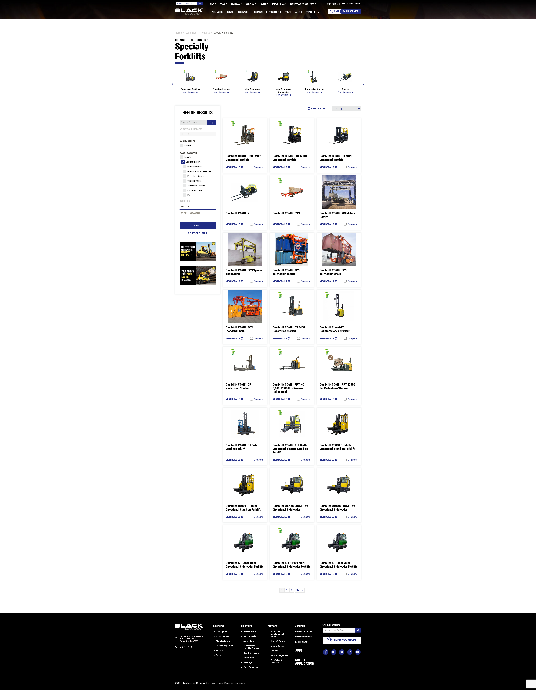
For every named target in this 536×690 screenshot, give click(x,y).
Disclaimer (229, 683)
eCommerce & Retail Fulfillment (251, 647)
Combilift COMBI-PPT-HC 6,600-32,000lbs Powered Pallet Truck (288, 388)
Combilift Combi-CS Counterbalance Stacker (334, 329)
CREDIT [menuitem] (288, 12)
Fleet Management (279, 655)
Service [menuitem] (250, 3)
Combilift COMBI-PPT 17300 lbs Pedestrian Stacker (337, 386)
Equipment (191, 32)
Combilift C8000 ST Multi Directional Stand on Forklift (337, 447)
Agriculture (248, 641)
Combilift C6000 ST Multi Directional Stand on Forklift (243, 507)
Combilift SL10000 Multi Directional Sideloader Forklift (338, 564)
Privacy (213, 683)
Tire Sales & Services (276, 661)
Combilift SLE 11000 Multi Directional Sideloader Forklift (291, 564)
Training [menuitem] (230, 12)
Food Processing (251, 667)
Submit (197, 225)
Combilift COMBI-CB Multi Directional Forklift (336, 157)
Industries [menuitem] (278, 3)
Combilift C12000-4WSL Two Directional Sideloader (290, 507)
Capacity (184, 206)
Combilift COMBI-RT (238, 213)
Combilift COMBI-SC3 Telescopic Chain (333, 272)
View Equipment (190, 92)
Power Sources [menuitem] (258, 12)
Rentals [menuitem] (235, 3)
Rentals (219, 650)
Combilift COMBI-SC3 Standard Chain (239, 329)
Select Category (188, 152)
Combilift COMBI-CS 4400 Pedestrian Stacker (289, 329)
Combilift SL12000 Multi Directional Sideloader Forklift (244, 564)
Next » (299, 590)
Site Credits (240, 683)
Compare (258, 167)
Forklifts (205, 32)
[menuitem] (318, 12)
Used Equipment (223, 636)
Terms (220, 683)
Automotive (248, 658)
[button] (281, 12)
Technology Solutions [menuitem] (302, 3)
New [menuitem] (212, 3)
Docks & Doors (278, 641)
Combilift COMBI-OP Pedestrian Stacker (238, 386)
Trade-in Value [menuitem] (243, 12)
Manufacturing (250, 636)
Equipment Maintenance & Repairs (277, 634)
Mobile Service (277, 646)
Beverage (247, 662)
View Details (233, 167)
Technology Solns (224, 646)
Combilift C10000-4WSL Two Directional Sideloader (337, 507)
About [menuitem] (297, 12)
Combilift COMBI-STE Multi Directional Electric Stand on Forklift (290, 448)
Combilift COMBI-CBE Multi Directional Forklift (290, 157)
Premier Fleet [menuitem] (274, 12)
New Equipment (223, 631)
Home (178, 32)
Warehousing (249, 631)
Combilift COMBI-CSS (286, 213)
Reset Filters (199, 233)
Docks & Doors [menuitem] (217, 12)
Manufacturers (223, 641)
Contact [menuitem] (309, 12)
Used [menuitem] (222, 3)
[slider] (180, 209)
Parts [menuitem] (263, 3)
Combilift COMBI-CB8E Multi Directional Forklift (243, 157)
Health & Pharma (251, 653)
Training (275, 651)
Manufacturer (187, 141)
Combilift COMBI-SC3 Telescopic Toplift (286, 272)
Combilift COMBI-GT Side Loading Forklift (241, 447)
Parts (218, 655)
